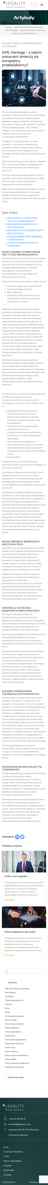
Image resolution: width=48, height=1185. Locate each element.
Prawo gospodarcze (13, 1032)
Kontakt (7, 1175)
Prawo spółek (10, 1059)
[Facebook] (17, 837)
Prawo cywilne (11, 1020)
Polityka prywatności (18, 1135)
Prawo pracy (10, 1047)
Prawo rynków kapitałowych (16, 1055)
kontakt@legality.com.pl (19, 1124)
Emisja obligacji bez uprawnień (19, 931)
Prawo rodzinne (11, 1051)
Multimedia (8, 1170)
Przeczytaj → (10, 899)
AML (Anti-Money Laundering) (28, 27)
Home (8, 27)
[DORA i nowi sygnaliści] (24, 861)
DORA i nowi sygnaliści (16, 876)
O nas (6, 1147)
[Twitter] (22, 837)
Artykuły (7, 1165)
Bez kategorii (10, 992)
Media (7, 1012)
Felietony (8, 1004)
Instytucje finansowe (13, 1151)
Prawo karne (10, 1036)
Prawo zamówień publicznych (17, 1063)
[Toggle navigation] (42, 5)
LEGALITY (12, 1182)
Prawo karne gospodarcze (15, 1039)
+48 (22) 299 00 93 (17, 1119)
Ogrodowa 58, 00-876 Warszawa (23, 1129)
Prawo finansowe (12, 1028)
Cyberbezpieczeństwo (14, 1000)
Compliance (9, 996)
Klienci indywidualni (12, 1161)
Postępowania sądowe (14, 1016)
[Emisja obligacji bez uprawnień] (24, 917)
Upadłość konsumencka (14, 1067)
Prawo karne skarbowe (14, 1043)
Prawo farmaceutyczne (14, 1024)
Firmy (7, 1008)
